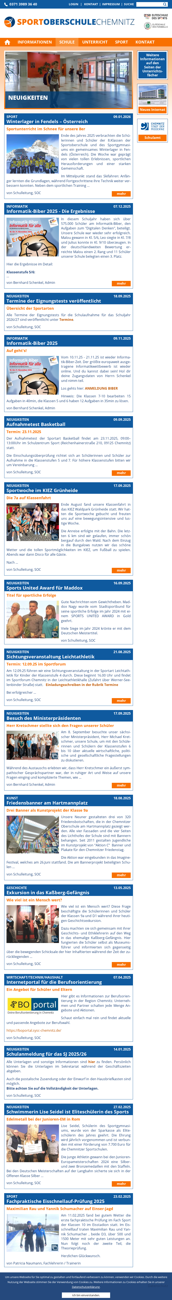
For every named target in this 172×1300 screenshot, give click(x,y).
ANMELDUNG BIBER (101, 388)
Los (165, 4)
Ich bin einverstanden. (86, 1295)
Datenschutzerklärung (86, 1287)
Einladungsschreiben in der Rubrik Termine (82, 684)
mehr (121, 193)
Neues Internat (152, 109)
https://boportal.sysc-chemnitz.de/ (34, 1030)
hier (91, 1061)
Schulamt (153, 137)
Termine (66, 319)
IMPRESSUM (111, 4)
